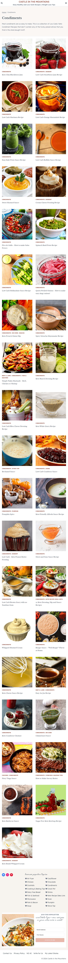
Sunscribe (20, 496)
